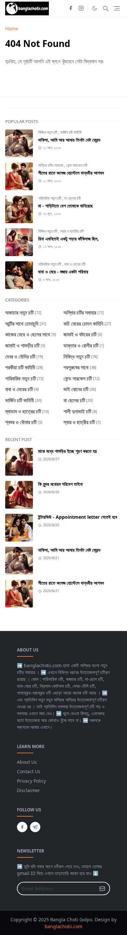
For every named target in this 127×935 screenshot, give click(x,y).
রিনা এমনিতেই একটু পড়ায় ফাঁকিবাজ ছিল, (68, 239)
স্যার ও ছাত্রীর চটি (72, 231)
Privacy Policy (31, 781)
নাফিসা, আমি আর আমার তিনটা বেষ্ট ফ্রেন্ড (69, 140)
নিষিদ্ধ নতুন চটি (48, 132)
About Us (27, 762)
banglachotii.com (63, 926)
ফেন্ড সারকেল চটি (76, 165)
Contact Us (28, 771)
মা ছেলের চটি (72, 198)
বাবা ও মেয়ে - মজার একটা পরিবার (63, 271)
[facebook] (70, 8)
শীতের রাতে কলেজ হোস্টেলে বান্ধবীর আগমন (71, 173)
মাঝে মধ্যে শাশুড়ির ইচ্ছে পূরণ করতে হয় (67, 451)
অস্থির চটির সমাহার (51, 165)
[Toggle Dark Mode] (94, 8)
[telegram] (35, 827)
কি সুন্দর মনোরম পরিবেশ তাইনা (60, 484)
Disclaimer (28, 790)
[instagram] (81, 8)
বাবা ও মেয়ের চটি (74, 264)
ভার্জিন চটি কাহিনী (70, 132)
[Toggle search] (106, 8)
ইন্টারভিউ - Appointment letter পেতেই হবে (77, 517)
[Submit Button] (102, 888)
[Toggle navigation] (117, 8)
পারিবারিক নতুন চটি (50, 198)
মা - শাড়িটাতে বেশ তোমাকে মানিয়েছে (65, 206)
